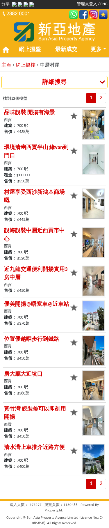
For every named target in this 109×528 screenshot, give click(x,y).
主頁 (6, 65)
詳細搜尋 (54, 82)
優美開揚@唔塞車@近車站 (36, 304)
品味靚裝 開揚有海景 (29, 112)
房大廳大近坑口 (23, 374)
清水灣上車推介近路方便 (34, 447)
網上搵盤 (30, 49)
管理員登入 (87, 4)
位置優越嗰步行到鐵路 (31, 339)
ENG (104, 4)
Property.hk (54, 510)
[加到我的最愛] (75, 115)
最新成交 (66, 49)
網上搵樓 (25, 65)
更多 (96, 49)
